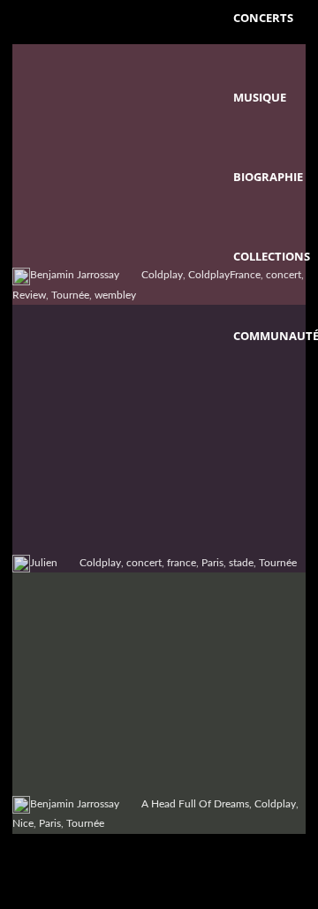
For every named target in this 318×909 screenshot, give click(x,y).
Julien (43, 562)
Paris (212, 562)
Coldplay (162, 274)
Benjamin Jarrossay (74, 274)
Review (29, 295)
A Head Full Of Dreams (195, 804)
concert (144, 562)
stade (241, 562)
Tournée (70, 295)
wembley (115, 295)
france (181, 562)
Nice (23, 823)
